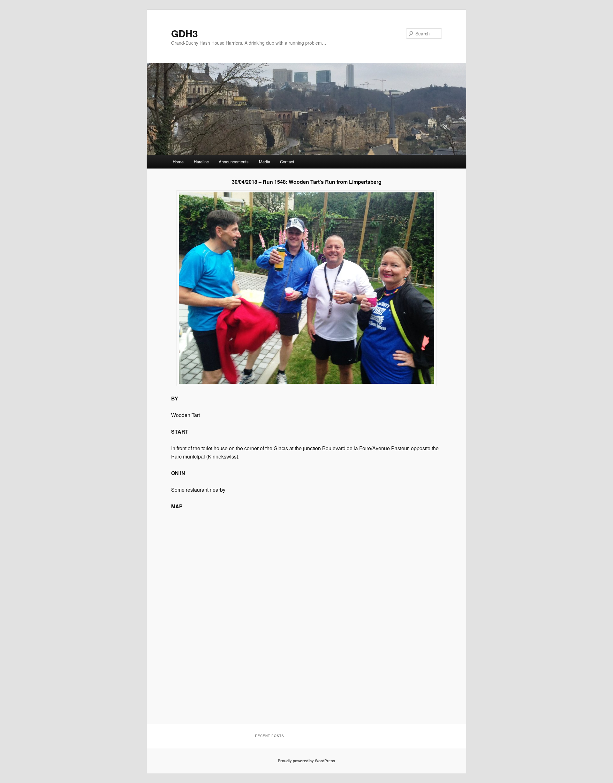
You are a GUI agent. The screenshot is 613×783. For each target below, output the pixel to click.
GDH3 (184, 33)
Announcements (234, 162)
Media (264, 162)
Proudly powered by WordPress (306, 761)
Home (178, 162)
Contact (287, 162)
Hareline (201, 162)
